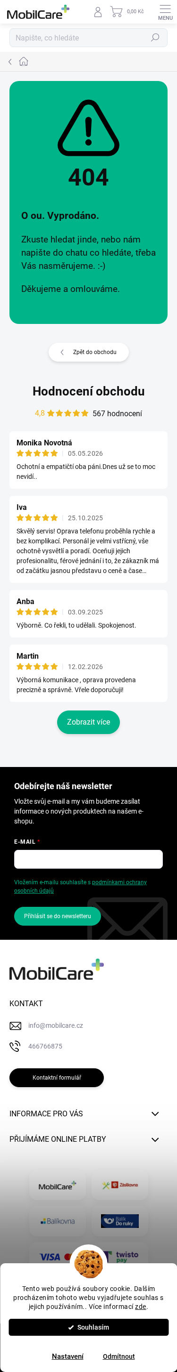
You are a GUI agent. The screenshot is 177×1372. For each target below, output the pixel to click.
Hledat (155, 37)
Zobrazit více (88, 722)
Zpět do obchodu (95, 352)
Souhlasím (93, 1327)
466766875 (45, 1046)
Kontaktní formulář (57, 1077)
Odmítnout (119, 1356)
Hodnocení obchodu (89, 391)
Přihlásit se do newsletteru (57, 916)
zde (140, 1306)
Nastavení (68, 1356)
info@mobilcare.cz (55, 1025)
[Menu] (165, 12)
